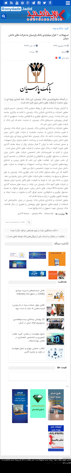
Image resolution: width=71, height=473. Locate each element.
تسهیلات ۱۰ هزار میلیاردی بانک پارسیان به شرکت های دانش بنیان (38, 37)
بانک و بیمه (58, 28)
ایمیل (64, 52)
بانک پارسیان (37, 213)
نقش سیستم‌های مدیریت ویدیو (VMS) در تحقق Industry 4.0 (30, 292)
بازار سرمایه (48, 213)
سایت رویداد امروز (53, 462)
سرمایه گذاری (23, 213)
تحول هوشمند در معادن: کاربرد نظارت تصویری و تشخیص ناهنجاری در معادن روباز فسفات (28, 337)
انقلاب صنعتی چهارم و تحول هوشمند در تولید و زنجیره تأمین (28, 350)
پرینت (32, 52)
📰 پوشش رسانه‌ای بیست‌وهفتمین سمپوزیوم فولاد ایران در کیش (29, 321)
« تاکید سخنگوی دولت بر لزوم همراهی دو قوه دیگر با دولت (34, 230)
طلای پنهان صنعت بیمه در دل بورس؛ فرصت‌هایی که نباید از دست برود (28, 306)
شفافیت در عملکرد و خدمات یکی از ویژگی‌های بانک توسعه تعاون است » (35, 236)
